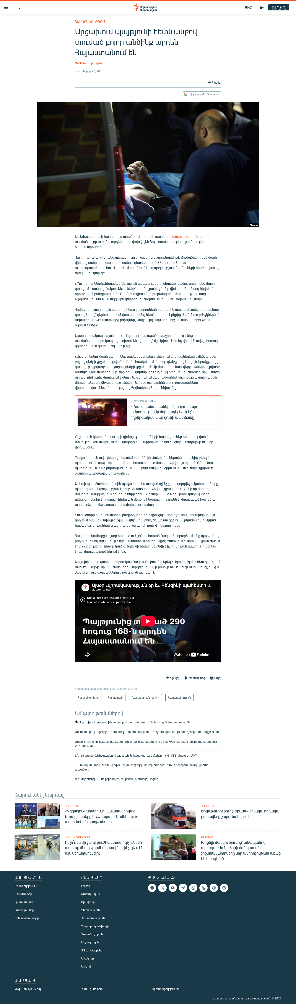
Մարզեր (207, 837)
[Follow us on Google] (224, 888)
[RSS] (203, 888)
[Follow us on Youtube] (173, 888)
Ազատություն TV (26, 886)
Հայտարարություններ (164, 989)
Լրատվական (24, 902)
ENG (248, 7)
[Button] (214, 82)
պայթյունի (180, 236)
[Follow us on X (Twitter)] (162, 888)
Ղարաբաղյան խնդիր (95, 926)
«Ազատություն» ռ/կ (28, 989)
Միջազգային (90, 942)
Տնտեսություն (90, 910)
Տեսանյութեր (23, 894)
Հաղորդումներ (24, 910)
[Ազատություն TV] (261, 7)
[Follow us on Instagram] (193, 888)
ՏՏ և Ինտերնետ (92, 950)
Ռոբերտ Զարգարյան (89, 63)
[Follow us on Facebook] (152, 888)
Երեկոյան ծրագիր (27, 918)
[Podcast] (214, 888)
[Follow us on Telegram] (183, 888)
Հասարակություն (90, 22)
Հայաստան (72, 806)
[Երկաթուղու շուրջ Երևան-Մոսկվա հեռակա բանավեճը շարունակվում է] (173, 816)
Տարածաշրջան (92, 934)
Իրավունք (88, 902)
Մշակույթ (87, 958)
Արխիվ (86, 966)
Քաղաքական (90, 894)
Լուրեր (85, 886)
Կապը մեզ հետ (92, 989)
